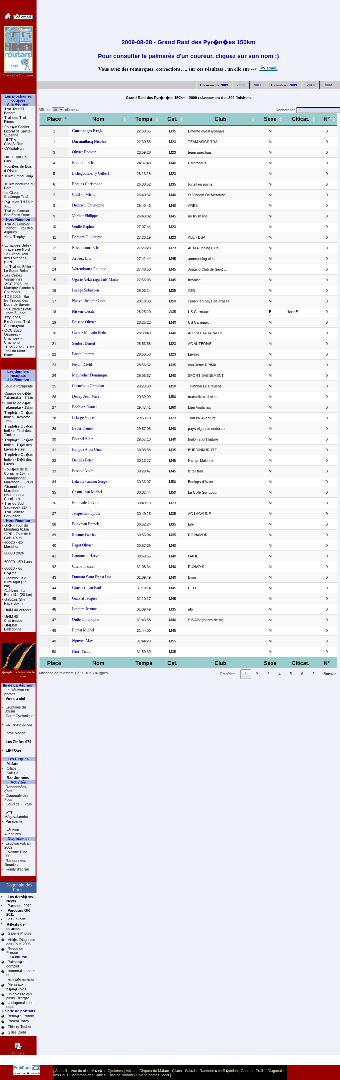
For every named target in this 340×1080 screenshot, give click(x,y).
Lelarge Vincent (84, 417)
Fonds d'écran (17, 869)
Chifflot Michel (84, 194)
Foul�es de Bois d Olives (18, 168)
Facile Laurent (83, 354)
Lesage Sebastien (85, 290)
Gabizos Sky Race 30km (14, 601)
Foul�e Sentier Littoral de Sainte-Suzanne (18, 131)
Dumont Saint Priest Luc (91, 577)
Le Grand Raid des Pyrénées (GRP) (16, 258)
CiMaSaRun (14, 148)
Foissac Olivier (84, 322)
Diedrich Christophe (88, 205)
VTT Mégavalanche (16, 815)
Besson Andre (83, 470)
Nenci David (82, 364)
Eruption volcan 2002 (17, 845)
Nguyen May (82, 640)
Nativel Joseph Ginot (88, 300)
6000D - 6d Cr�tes (13, 570)
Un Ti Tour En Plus (15, 159)
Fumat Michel (83, 630)
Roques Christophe (87, 184)
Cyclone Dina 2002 (15, 854)
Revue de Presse (14, 951)
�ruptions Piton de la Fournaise (18, 674)
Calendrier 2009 (283, 85)
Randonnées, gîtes (15, 789)
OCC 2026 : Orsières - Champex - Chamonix (14, 336)
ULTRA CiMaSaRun (13, 142)
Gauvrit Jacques (84, 598)
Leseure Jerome (84, 609)
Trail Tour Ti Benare (14, 111)
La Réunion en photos (16, 692)
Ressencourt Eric (85, 247)
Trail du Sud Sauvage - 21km (17, 505)
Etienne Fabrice (84, 534)
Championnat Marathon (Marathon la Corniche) (15, 493)
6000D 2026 (14, 553)
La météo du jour (19, 724)
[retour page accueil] (8, 18)
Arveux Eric (81, 258)
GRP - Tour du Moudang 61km (16, 527)
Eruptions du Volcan (15, 709)
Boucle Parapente (18, 386)
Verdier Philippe (85, 215)
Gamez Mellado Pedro (89, 332)
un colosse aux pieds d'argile (19, 996)
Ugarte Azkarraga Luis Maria (95, 279)
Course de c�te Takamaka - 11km (18, 395)
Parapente (13, 821)
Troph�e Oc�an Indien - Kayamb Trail (18, 417)
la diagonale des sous (20, 1005)
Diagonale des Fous (16, 797)
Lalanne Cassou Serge (89, 481)
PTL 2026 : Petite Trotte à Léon (18, 311)
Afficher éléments (58, 110)
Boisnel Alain (82, 439)
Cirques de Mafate (154, 1071)
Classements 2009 (214, 85)
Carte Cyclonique (19, 716)
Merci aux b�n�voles (16, 986)
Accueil (61, 1071)
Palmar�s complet (15, 964)
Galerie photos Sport (152, 1075)
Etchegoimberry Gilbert (90, 173)
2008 (241, 85)
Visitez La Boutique (18, 75)
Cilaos (11, 768)
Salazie (12, 773)
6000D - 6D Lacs (18, 562)
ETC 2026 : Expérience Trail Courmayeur (17, 322)
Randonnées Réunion (15, 863)
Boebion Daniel (84, 407)
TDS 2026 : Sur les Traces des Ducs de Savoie (17, 300)
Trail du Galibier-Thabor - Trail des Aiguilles (18, 228)
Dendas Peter (82, 460)
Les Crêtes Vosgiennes (13, 277)
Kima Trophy (14, 237)
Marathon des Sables (88, 1075)
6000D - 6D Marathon (13, 544)
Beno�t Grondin (21, 1016)
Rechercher (285, 110)
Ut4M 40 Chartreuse (13, 619)
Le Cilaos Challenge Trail (16, 195)
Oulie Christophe (85, 619)
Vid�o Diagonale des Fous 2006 (20, 942)
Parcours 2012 (19, 906)
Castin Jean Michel (87, 492)
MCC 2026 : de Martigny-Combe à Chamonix (19, 288)
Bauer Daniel (82, 428)
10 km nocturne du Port (19, 186)
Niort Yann (81, 651)
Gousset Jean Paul (86, 587)
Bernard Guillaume (87, 237)
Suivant (330, 674)
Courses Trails (253, 1071)
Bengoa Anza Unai (87, 449)
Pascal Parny (18, 1021)
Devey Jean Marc (86, 396)
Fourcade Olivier (85, 502)
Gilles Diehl (16, 1032)
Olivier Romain (84, 152)
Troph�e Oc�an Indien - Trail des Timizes (18, 430)
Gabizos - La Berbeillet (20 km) (18, 593)
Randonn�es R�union (219, 1071)
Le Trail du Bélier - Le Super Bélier (19, 269)
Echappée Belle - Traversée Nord (18, 247)
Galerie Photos (19, 933)
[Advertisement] (188, 15)
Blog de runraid (121, 1075)
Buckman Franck (85, 524)
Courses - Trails (18, 804)
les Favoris (16, 919)
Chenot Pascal (83, 566)
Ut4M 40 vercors (18, 610)
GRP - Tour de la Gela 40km (18, 536)
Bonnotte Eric (83, 162)
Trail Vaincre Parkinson (14, 514)
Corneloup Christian (88, 385)
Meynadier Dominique (90, 375)
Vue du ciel (79, 1071)
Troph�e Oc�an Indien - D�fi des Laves (18, 459)
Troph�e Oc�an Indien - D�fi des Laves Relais (18, 444)
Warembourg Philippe (89, 269)
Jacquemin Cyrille (86, 513)
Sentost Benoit (83, 343)
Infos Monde (15, 733)
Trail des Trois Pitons (16, 120)
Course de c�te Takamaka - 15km (18, 405)
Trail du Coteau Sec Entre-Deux (17, 213)
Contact (18, 1053)
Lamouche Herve (85, 555)
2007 (257, 85)
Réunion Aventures (12, 832)
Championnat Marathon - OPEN (18, 480)
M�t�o (98, 1071)
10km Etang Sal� (18, 176)
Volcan (131, 1071)
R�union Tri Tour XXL (18, 204)
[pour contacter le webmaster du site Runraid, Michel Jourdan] (23, 18)
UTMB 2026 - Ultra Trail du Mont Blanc (19, 351)
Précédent (227, 674)
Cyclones (115, 1071)
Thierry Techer (19, 1027)
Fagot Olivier (82, 545)
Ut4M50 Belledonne (13, 627)
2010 (310, 85)
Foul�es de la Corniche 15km (16, 471)
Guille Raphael (83, 226)
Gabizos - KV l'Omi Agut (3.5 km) (15, 582)
